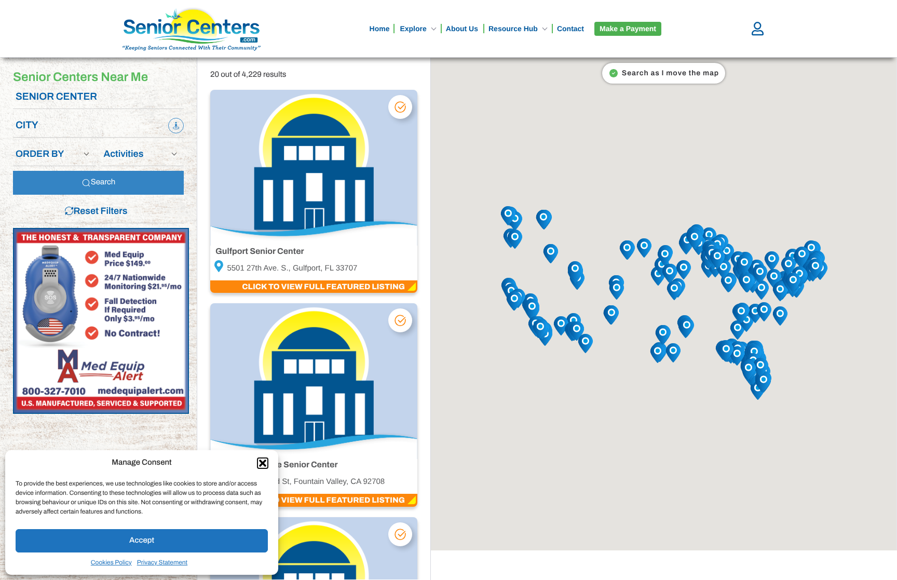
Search (103, 182)
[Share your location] (176, 125)
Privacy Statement (162, 562)
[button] (262, 463)
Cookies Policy (111, 562)
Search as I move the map (670, 73)
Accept (141, 540)
